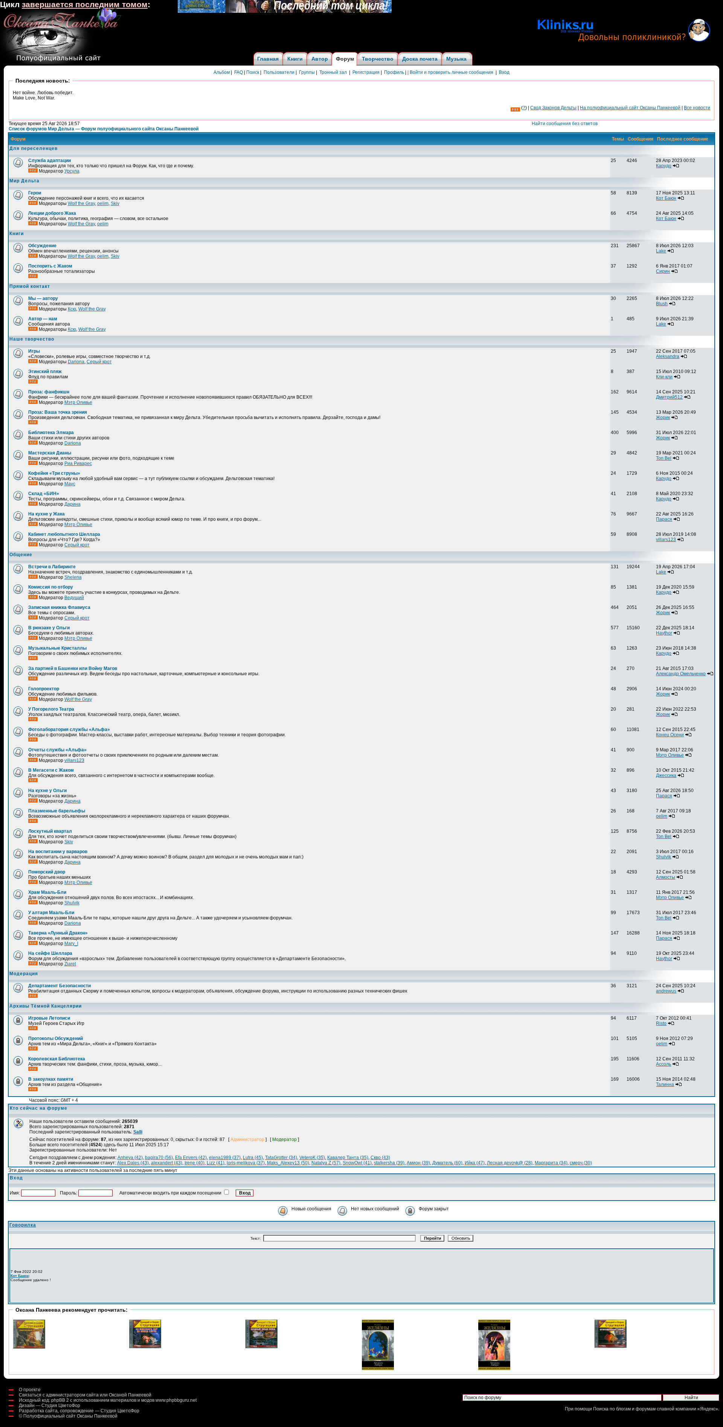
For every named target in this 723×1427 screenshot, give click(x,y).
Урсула (71, 171)
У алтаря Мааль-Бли (51, 912)
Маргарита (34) (551, 1162)
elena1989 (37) (225, 1157)
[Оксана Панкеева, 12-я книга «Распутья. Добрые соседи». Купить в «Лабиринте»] (285, 11)
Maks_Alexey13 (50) (288, 1162)
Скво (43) (380, 1157)
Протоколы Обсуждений (55, 1038)
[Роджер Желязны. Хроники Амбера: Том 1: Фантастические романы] (494, 1368)
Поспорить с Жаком (50, 266)
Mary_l (71, 943)
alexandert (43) (166, 1162)
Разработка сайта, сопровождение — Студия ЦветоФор (79, 1410)
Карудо (663, 165)
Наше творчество (31, 339)
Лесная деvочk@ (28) (509, 1162)
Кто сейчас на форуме (38, 1108)
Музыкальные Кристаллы (57, 648)
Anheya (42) (130, 1157)
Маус (69, 483)
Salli (137, 1132)
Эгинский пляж (45, 371)
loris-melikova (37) (246, 1162)
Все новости (697, 107)
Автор (319, 59)
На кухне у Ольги (47, 790)
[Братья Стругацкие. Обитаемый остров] (29, 1347)
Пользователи (279, 72)
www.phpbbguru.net (176, 1400)
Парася (664, 519)
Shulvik (663, 857)
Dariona (76, 361)
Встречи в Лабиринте (52, 566)
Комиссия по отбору (50, 587)
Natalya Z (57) (325, 1162)
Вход (504, 72)
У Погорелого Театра (51, 709)
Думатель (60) (447, 1162)
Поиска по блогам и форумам (624, 1409)
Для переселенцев (33, 148)
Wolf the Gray (81, 203)
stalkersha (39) (389, 1162)
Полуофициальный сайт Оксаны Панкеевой (70, 1416)
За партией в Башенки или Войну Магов (72, 668)
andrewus (666, 991)
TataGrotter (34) (281, 1157)
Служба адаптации (49, 160)
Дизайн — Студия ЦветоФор (49, 1405)
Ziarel (70, 964)
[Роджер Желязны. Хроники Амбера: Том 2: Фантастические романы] (378, 1368)
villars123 (666, 539)
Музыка (456, 59)
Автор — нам (42, 318)
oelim (102, 203)
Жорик (663, 417)
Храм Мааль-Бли (47, 892)
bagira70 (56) (159, 1157)
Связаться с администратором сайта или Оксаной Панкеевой (85, 1395)
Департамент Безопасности (59, 985)
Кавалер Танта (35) (347, 1157)
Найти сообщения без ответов (565, 123)
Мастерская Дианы (49, 453)
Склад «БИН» (43, 493)
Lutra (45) (253, 1157)
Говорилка (22, 1225)
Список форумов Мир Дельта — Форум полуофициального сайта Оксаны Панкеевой (103, 129)
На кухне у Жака (46, 514)
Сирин (663, 271)
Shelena (73, 577)
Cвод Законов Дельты (553, 107)
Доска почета (420, 59)
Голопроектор (43, 688)
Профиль (394, 72)
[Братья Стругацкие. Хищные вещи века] (262, 1346)
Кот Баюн (666, 198)
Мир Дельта (24, 181)
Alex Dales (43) (133, 1162)
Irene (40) (194, 1162)
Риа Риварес (78, 463)
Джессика (666, 775)
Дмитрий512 (669, 397)
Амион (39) (418, 1162)
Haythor (664, 633)
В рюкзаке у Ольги (49, 627)
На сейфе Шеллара (50, 953)
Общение (20, 554)
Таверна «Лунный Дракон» (58, 933)
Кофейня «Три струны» (54, 473)
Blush (662, 303)
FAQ (238, 72)
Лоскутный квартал (50, 831)
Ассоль (663, 1064)
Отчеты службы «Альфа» (57, 750)
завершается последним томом (85, 4)
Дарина (72, 504)
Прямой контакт (29, 286)
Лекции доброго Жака (52, 213)
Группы (307, 72)
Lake (661, 251)
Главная (268, 59)
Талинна (665, 1084)
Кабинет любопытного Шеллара (64, 534)
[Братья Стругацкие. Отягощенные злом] (611, 1346)
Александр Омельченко (681, 673)
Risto (661, 1023)
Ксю (72, 309)
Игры (34, 351)
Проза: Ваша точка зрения (57, 412)
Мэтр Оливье (78, 402)
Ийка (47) (475, 1162)
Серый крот (99, 361)
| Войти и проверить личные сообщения (450, 72)
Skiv (115, 203)
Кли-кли (664, 376)
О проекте (30, 1389)
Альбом (222, 72)
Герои (34, 193)
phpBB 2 (60, 1400)
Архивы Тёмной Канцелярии (45, 1006)
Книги (295, 59)
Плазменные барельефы (56, 811)
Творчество (378, 59)
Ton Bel (663, 458)
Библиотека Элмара (51, 432)
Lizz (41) (215, 1162)
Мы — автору (43, 298)
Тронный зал (333, 72)
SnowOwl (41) (357, 1162)
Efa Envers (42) (191, 1157)
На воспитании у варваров (57, 851)
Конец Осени (670, 734)
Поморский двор (46, 872)
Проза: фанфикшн (48, 392)
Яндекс (707, 1409)
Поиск (252, 72)
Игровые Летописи (49, 1018)
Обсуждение (42, 245)
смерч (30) (581, 1162)
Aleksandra (667, 356)
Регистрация (366, 72)
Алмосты (665, 877)
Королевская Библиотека (56, 1058)
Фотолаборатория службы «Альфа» (69, 729)
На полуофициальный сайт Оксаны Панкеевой (630, 107)
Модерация (23, 973)
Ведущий (74, 597)
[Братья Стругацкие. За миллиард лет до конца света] (145, 1346)
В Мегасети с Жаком (51, 770)
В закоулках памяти (50, 1079)
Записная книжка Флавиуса (59, 607)
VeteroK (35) (312, 1157)
